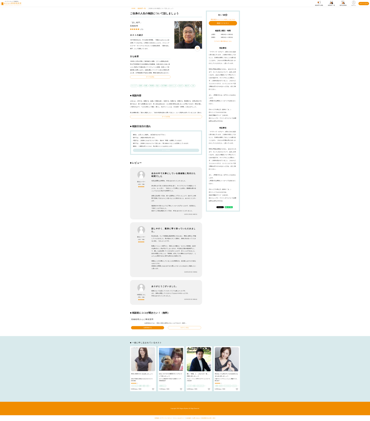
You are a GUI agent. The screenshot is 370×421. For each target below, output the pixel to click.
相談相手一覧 (142, 8)
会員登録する (148, 327)
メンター (190, 385)
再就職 (152, 85)
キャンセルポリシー (179, 418)
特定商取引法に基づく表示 (208, 418)
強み (157, 85)
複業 (140, 385)
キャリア (134, 85)
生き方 (181, 85)
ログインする (184, 327)
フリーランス (135, 385)
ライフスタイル (227, 385)
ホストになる (364, 3)
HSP (148, 385)
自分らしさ (172, 85)
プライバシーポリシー (167, 418)
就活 (194, 385)
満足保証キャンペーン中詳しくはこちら (223, 19)
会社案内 (188, 418)
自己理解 (164, 85)
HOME (133, 8)
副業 (140, 85)
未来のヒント (163, 385)
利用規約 (157, 418)
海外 (144, 385)
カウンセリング (200, 385)
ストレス (234, 385)
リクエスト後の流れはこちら (223, 41)
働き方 (187, 85)
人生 (193, 85)
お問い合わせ (196, 418)
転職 (145, 85)
